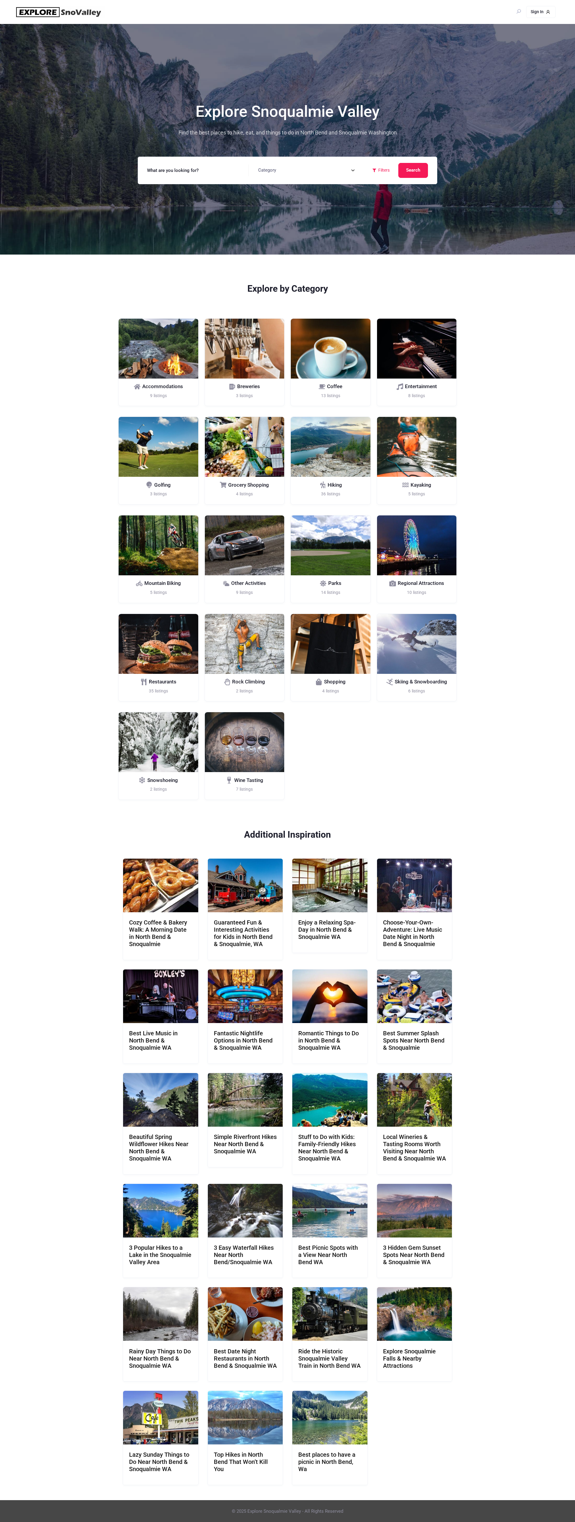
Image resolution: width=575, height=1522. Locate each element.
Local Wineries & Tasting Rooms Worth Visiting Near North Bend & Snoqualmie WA (414, 1147)
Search (413, 170)
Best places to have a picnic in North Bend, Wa (326, 1462)
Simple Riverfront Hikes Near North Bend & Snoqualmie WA (245, 1144)
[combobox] (306, 170)
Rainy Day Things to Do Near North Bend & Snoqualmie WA (160, 1358)
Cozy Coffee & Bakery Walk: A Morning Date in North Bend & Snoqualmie (158, 933)
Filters (384, 170)
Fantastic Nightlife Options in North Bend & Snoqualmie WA (243, 1040)
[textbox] (267, 170)
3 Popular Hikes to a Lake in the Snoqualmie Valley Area (160, 1255)
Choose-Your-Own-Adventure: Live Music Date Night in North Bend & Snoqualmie (412, 933)
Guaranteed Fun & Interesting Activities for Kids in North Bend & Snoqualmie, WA (243, 933)
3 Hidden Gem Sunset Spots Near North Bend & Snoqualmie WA (413, 1255)
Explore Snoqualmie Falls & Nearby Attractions (409, 1358)
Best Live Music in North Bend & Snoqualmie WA (153, 1040)
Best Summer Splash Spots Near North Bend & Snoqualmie (413, 1040)
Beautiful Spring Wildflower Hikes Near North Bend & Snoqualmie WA (158, 1147)
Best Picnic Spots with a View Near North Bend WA (328, 1255)
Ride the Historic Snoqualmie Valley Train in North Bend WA (329, 1358)
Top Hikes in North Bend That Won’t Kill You (241, 1462)
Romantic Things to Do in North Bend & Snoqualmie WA (328, 1040)
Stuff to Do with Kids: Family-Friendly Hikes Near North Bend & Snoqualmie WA (327, 1147)
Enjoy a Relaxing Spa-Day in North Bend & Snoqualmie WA (327, 929)
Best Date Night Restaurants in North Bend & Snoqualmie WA (245, 1358)
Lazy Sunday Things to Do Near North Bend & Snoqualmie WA (159, 1462)
